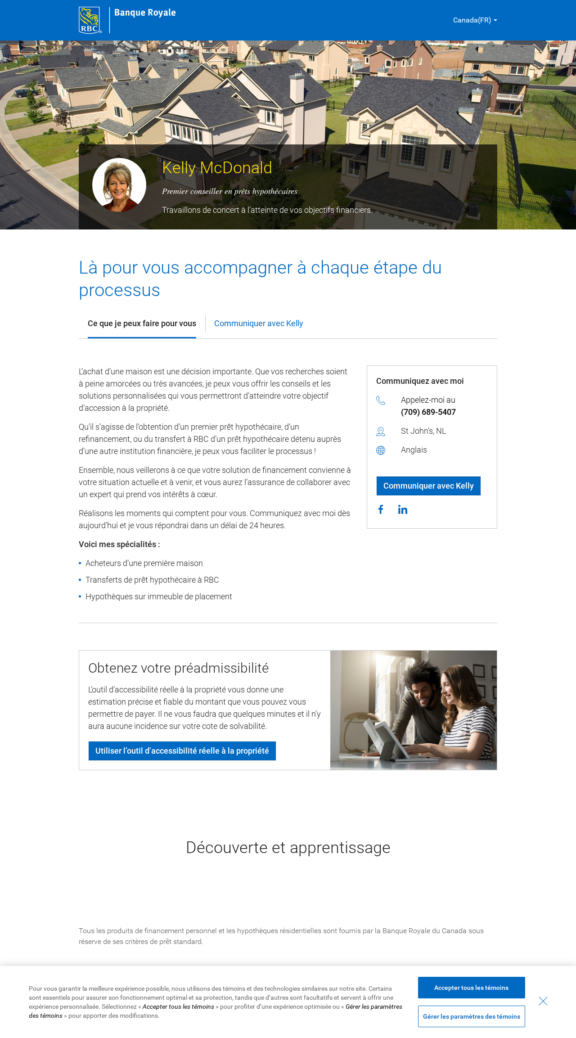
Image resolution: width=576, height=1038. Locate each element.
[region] (288, 1002)
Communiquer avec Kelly (428, 485)
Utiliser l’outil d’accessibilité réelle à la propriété (182, 750)
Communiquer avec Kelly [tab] (258, 323)
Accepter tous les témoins (471, 987)
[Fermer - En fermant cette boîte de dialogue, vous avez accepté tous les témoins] (543, 1001)
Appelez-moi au (428, 406)
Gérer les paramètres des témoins (471, 1016)
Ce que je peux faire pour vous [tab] (142, 323)
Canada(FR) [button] (472, 20)
